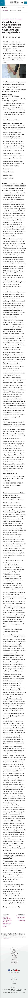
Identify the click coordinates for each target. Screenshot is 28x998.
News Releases (4, 10)
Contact (19, 10)
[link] (3, 907)
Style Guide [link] (6, 938)
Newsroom (4, 7)
